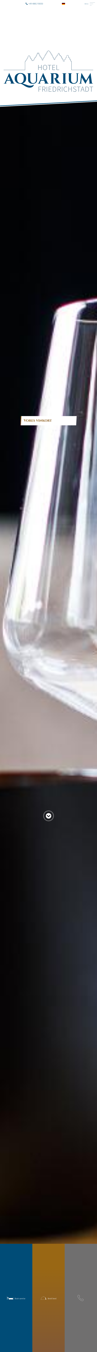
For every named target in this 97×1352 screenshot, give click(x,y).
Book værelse (20, 1298)
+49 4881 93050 (35, 3)
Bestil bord (52, 1298)
